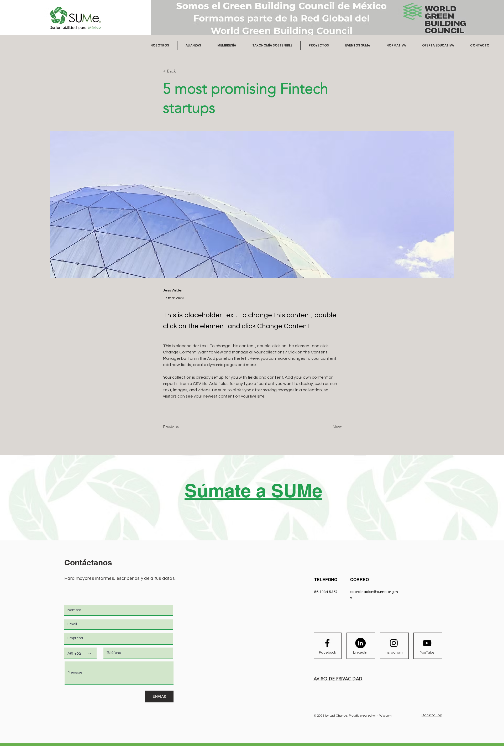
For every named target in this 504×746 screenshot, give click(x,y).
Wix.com (385, 715)
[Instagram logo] (393, 643)
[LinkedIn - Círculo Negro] (360, 643)
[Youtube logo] (427, 643)
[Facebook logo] (327, 643)
